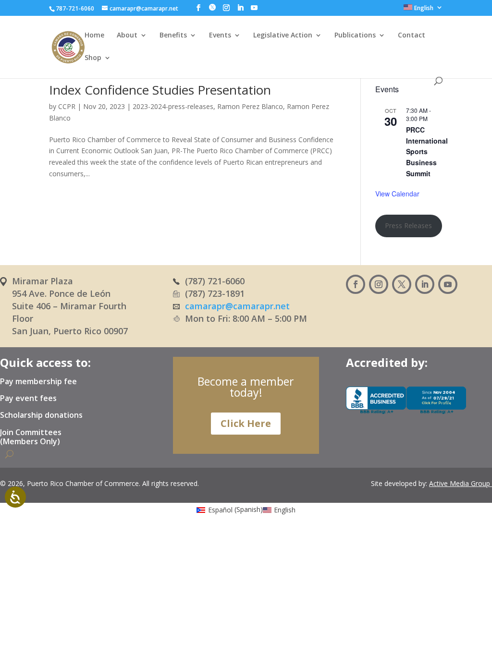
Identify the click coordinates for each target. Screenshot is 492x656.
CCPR (66, 106)
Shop (93, 58)
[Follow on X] (401, 284)
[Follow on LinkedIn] (424, 284)
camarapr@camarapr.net (237, 306)
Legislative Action (282, 35)
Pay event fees (28, 398)
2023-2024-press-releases (173, 106)
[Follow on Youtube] (447, 284)
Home (94, 35)
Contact (411, 35)
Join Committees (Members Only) (31, 437)
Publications (355, 35)
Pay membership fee (38, 382)
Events (220, 35)
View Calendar (397, 193)
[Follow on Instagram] (378, 284)
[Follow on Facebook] (355, 284)
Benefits (173, 35)
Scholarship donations (41, 415)
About (127, 35)
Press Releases (408, 225)
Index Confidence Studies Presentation (160, 89)
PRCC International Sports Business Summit (427, 151)
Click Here (246, 423)
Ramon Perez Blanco (250, 106)
